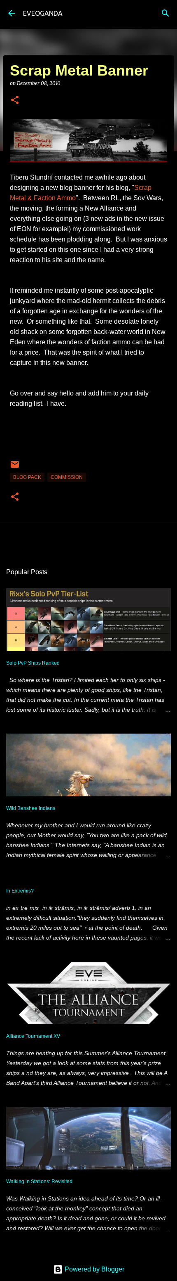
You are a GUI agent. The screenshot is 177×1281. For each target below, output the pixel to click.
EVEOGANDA (43, 13)
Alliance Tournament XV (33, 1036)
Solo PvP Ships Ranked (33, 663)
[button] (15, 100)
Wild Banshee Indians (30, 808)
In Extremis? (20, 891)
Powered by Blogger (93, 1269)
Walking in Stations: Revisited (39, 1181)
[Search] (165, 13)
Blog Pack (27, 477)
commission (67, 477)
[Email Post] (15, 468)
